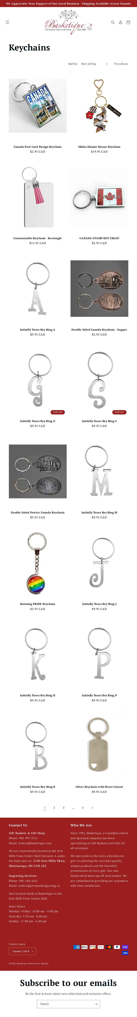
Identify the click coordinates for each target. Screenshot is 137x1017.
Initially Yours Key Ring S (99, 421)
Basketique (22, 963)
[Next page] (92, 808)
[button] (7, 22)
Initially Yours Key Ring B (37, 786)
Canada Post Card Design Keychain (38, 146)
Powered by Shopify (39, 963)
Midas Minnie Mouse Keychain (99, 146)
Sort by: (73, 63)
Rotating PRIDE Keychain (37, 604)
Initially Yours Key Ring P (99, 695)
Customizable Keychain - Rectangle (37, 238)
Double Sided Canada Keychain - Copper (99, 329)
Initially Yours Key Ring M (99, 512)
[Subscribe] (96, 1004)
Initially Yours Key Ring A (37, 329)
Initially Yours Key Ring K (37, 695)
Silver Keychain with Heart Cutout (99, 786)
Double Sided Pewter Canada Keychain (37, 512)
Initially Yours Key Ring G (37, 421)
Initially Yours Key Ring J (99, 604)
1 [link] (45, 807)
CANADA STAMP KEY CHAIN (99, 238)
